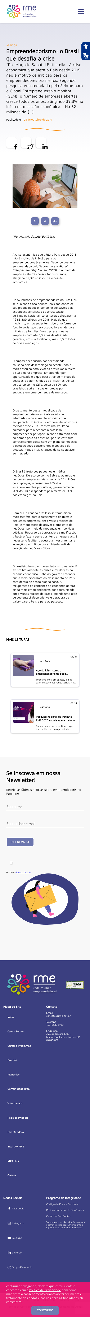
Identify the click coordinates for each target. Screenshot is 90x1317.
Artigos (11, 45)
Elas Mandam (16, 1132)
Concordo (45, 1310)
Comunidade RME (19, 1088)
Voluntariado (15, 1103)
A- (35, 221)
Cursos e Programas (19, 1045)
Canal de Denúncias (58, 1216)
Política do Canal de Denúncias (65, 1210)
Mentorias (13, 1074)
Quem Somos (16, 1031)
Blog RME (13, 1160)
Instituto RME (16, 1146)
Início (11, 1017)
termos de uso (23, 872)
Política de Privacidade (45, 1290)
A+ (55, 221)
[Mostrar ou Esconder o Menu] (81, 11)
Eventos (12, 1060)
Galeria (12, 1175)
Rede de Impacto (18, 1117)
